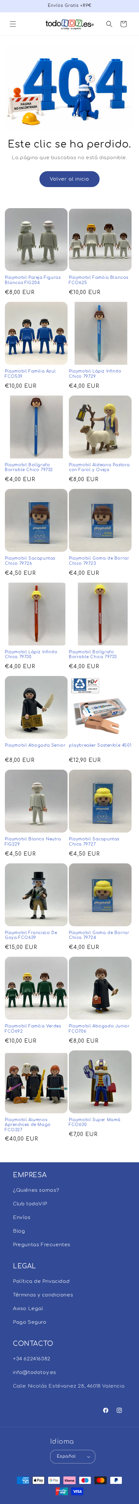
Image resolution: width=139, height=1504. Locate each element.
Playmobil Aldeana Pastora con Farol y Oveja (99, 467)
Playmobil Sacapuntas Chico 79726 (30, 561)
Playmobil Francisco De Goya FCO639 (31, 935)
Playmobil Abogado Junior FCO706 (99, 1029)
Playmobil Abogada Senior (35, 745)
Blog (19, 1231)
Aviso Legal (28, 1308)
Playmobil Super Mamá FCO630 (95, 1122)
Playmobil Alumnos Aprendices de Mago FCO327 (28, 1125)
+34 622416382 (31, 1359)
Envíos (22, 1217)
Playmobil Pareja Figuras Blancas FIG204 (32, 280)
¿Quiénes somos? (36, 1190)
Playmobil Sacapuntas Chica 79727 (94, 842)
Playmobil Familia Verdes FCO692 (33, 1029)
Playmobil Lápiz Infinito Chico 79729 (95, 374)
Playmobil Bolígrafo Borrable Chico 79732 (29, 467)
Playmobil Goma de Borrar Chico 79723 (99, 561)
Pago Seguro (30, 1322)
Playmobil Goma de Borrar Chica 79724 (99, 935)
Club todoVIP (30, 1204)
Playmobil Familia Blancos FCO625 (98, 280)
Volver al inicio (69, 179)
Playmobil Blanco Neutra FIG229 (33, 842)
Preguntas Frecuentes (41, 1245)
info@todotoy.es (34, 1372)
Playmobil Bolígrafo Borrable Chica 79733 (93, 654)
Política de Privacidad (41, 1281)
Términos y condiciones (43, 1295)
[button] (13, 24)
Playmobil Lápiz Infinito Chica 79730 (31, 654)
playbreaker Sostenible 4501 (100, 745)
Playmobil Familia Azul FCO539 (30, 374)
